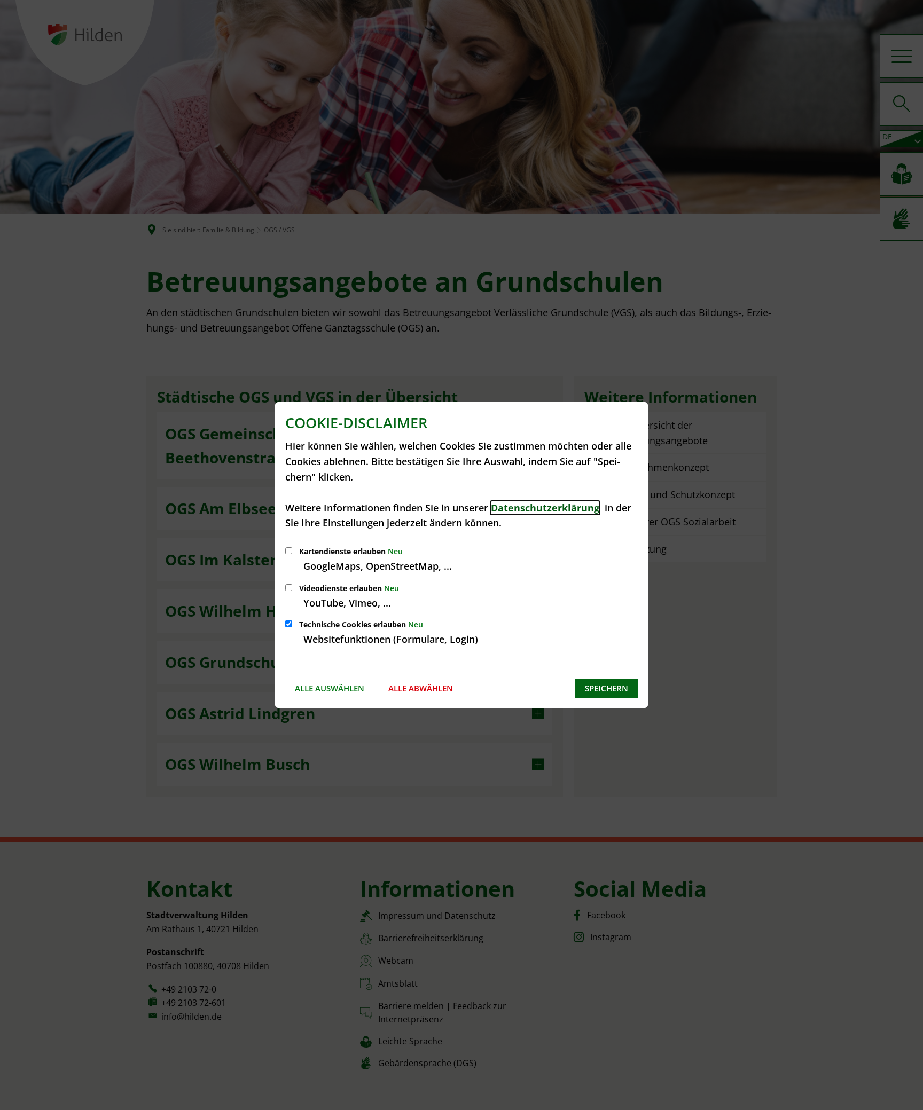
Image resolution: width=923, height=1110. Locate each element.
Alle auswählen (329, 688)
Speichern (606, 688)
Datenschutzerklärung (545, 507)
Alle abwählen (420, 688)
